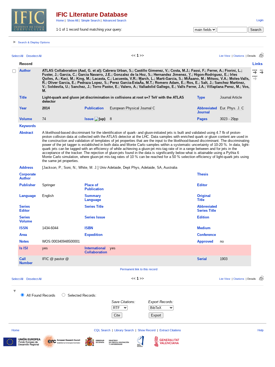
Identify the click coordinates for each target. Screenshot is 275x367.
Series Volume (25, 219)
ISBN (89, 228)
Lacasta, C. (101, 79)
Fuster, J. (49, 75)
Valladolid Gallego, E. (157, 87)
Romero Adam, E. (169, 83)
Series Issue (95, 217)
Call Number (25, 261)
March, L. (146, 79)
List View (224, 55)
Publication (94, 108)
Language (27, 196)
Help (260, 330)
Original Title (204, 198)
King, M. (83, 79)
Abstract (26, 133)
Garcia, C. (68, 75)
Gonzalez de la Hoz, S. (132, 75)
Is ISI (23, 248)
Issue (89, 119)
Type (201, 97)
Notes (24, 241)
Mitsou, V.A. (217, 79)
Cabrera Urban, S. (117, 71)
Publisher (27, 185)
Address (26, 167)
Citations (238, 55)
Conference (206, 235)
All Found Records (41, 295)
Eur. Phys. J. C (232, 108)
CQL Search (102, 330)
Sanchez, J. (80, 87)
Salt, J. (206, 83)
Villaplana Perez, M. (223, 87)
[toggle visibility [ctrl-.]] (15, 291)
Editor (202, 185)
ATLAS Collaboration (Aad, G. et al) (71, 71)
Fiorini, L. (233, 71)
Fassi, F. (198, 71)
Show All (72, 20)
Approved (205, 241)
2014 (46, 108)
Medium (204, 228)
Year (23, 108)
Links (257, 64)
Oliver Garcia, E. (61, 83)
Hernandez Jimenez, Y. (173, 75)
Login (259, 20)
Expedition (94, 235)
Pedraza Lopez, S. (92, 83)
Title (23, 97)
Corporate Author (27, 176)
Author (25, 71)
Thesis (202, 174)
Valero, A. (129, 87)
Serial (202, 259)
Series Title (94, 206)
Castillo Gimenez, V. (151, 71)
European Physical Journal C (132, 108)
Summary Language (93, 198)
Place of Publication (94, 187)
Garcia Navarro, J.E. (94, 75)
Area (23, 235)
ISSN (23, 228)
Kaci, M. (67, 79)
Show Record (146, 330)
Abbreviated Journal (207, 110)
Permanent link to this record (138, 269)
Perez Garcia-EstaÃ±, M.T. (131, 83)
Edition (203, 217)
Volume (25, 119)
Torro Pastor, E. (105, 87)
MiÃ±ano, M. (194, 79)
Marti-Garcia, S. (169, 79)
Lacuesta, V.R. (124, 79)
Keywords (27, 126)
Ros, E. (193, 83)
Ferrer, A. (215, 71)
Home (60, 20)
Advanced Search (114, 20)
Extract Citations (170, 330)
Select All (17, 55)
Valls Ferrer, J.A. (191, 87)
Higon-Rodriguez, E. (211, 75)
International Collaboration (96, 250)
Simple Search (90, 20)
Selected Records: (82, 295)
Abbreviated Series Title (207, 208)
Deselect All (33, 55)
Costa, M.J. (180, 71)
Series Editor (24, 208)
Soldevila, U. (58, 87)
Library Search (124, 330)
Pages (202, 119)
